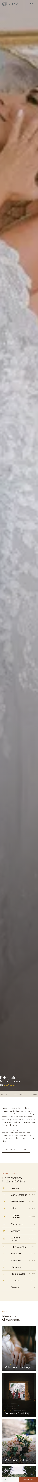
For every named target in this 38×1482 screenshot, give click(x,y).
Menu (32, 3)
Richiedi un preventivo (16, 1150)
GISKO (13, 3)
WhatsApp (9, 1479)
